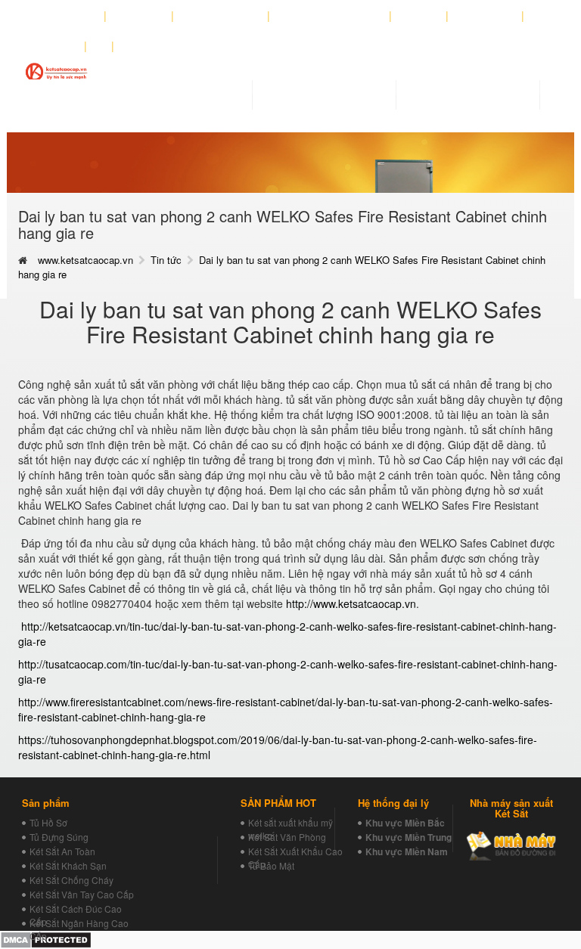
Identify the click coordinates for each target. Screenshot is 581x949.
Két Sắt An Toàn (62, 851)
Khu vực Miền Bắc (405, 823)
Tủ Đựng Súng (59, 836)
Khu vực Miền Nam (406, 851)
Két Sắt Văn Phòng (287, 836)
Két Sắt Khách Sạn (68, 865)
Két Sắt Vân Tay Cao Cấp (82, 894)
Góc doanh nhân (221, 16)
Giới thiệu (139, 16)
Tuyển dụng (485, 16)
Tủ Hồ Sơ (48, 822)
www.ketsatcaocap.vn (85, 260)
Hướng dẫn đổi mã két (329, 16)
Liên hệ (57, 46)
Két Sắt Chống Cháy (71, 879)
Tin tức (166, 260)
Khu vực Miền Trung (408, 837)
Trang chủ (71, 16)
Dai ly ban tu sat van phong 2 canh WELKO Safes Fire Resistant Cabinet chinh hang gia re (281, 267)
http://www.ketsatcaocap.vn (351, 603)
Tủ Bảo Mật (271, 865)
